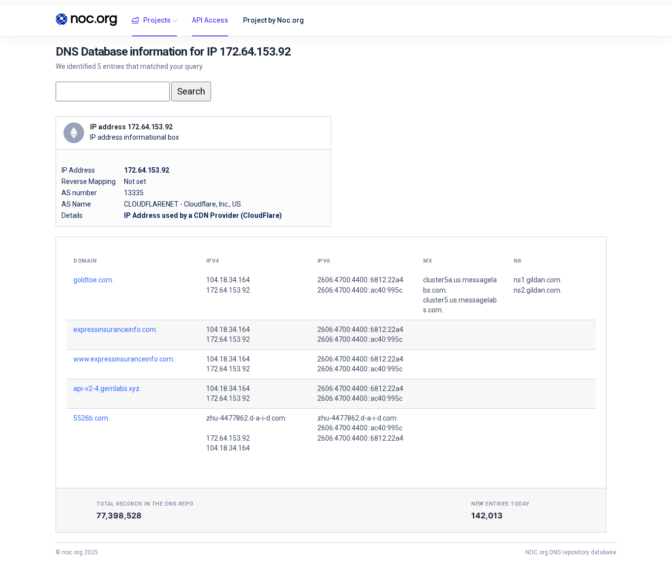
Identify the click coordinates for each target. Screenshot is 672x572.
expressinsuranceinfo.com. (115, 329)
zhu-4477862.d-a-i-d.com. (246, 418)
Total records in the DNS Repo (145, 504)
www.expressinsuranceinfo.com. (124, 359)
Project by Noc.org (273, 20)
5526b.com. (91, 418)
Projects (157, 20)
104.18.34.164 (228, 280)
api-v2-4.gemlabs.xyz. (107, 388)
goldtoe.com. (93, 280)
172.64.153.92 (228, 290)
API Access (210, 20)
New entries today (500, 504)
